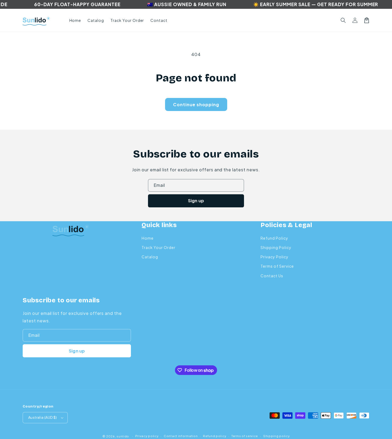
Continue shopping (196, 104)
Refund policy (214, 436)
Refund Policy (274, 238)
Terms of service (244, 436)
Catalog (150, 256)
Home (148, 238)
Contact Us (272, 275)
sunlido (123, 436)
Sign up (196, 200)
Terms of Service (277, 266)
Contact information (181, 436)
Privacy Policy (274, 256)
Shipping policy (276, 436)
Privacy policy (147, 436)
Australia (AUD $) (42, 417)
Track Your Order (158, 247)
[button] (343, 20)
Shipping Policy (276, 247)
